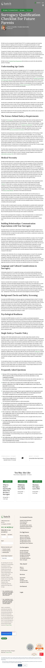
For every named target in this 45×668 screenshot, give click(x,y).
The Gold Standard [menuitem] (23, 570)
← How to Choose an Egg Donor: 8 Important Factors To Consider (9, 459)
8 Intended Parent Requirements (15, 61)
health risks (37, 351)
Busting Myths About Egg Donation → (36, 459)
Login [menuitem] (21, 592)
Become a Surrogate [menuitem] (24, 552)
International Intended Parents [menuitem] (26, 526)
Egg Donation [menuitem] (22, 577)
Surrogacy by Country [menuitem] (24, 582)
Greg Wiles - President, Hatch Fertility (20, 27)
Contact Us (38, 2)
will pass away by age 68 (25, 84)
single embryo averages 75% (7, 153)
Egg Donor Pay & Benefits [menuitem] (25, 538)
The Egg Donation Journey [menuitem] (25, 540)
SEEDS (3, 184)
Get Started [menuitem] (23, 586)
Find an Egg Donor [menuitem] (23, 522)
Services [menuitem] (22, 574)
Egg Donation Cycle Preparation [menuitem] (26, 543)
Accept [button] (20, 665)
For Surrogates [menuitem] (24, 547)
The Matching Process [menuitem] (24, 556)
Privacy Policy (8, 625)
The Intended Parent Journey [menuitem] (26, 525)
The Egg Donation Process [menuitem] (25, 541)
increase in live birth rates (27, 124)
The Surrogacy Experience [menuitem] (25, 558)
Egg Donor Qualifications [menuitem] (25, 537)
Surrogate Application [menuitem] (24, 550)
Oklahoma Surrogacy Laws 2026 (21, 487)
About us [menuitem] (21, 567)
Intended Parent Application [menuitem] (25, 520)
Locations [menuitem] (22, 568)
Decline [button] (25, 665)
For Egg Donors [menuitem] (24, 532)
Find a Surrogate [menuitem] (23, 523)
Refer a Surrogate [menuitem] (23, 559)
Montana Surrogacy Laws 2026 (36, 487)
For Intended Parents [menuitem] (26, 517)
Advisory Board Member (8, 190)
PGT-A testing (10, 120)
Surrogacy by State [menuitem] (24, 580)
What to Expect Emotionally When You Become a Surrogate (7, 489)
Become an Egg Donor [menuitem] (24, 535)
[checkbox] (7, 550)
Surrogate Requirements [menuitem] (25, 553)
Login (43, 2)
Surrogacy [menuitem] (22, 579)
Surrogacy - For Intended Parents (10, 10)
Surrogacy (22, 10)
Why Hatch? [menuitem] (23, 564)
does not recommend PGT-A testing (16, 129)
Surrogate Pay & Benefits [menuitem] (25, 555)
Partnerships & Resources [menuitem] (25, 528)
